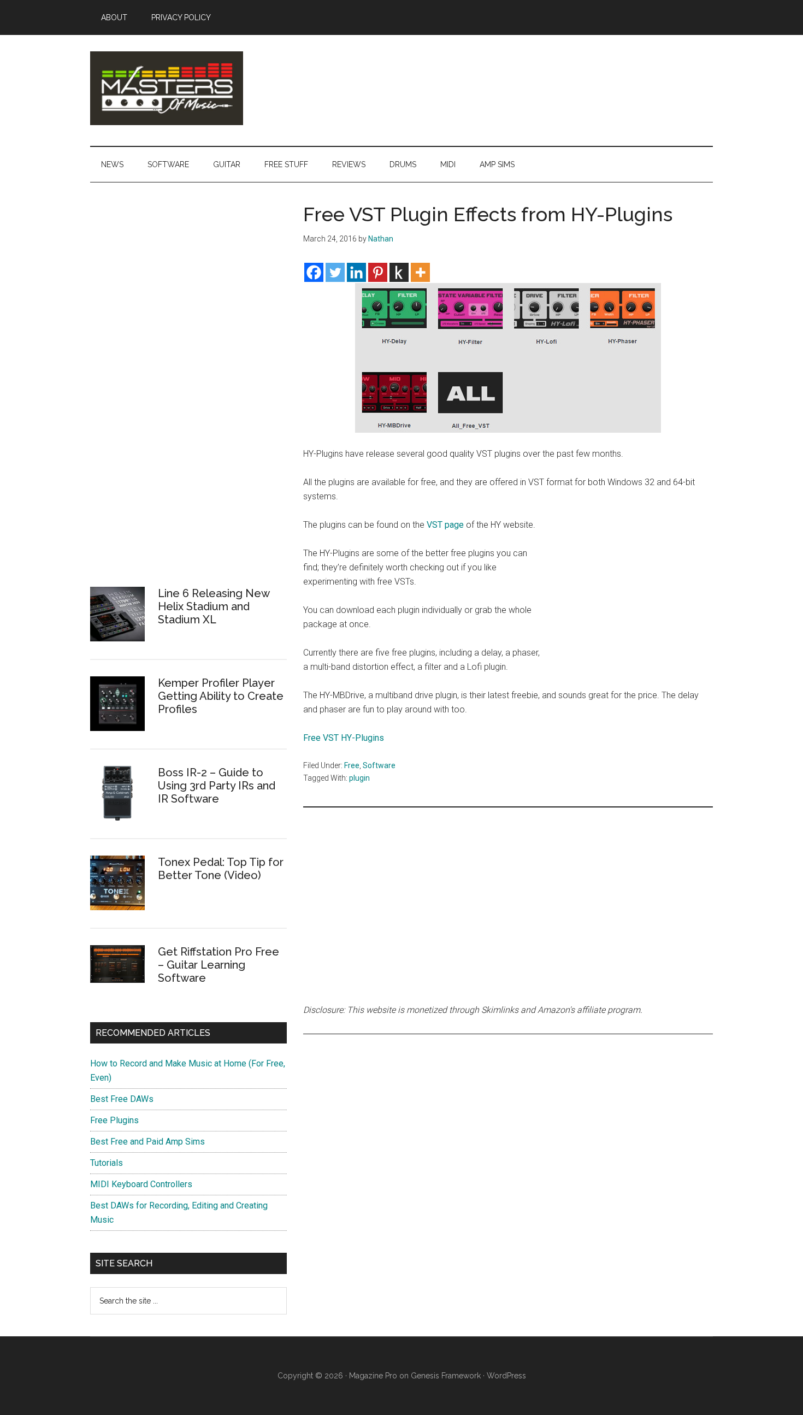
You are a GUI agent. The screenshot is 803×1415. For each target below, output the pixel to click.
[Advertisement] (631, 590)
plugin (359, 778)
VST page (445, 525)
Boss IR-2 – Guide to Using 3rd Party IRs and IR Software (216, 785)
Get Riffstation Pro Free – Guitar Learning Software (218, 964)
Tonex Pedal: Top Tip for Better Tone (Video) (221, 869)
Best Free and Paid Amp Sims (147, 1141)
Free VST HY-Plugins (343, 738)
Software (379, 765)
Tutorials (106, 1163)
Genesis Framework (446, 1375)
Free (351, 765)
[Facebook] (313, 272)
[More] (420, 272)
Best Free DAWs (121, 1099)
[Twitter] (335, 272)
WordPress (506, 1375)
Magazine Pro (373, 1375)
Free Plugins (114, 1120)
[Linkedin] (356, 272)
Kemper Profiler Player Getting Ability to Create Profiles (221, 696)
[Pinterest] (377, 272)
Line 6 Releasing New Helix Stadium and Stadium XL (213, 606)
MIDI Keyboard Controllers (141, 1184)
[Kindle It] (399, 272)
